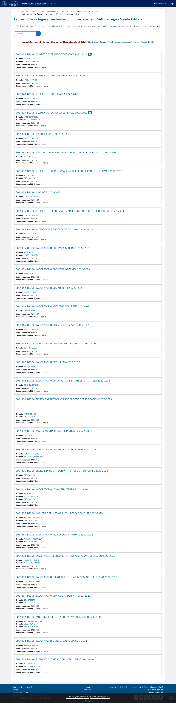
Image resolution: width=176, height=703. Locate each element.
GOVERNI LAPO (29, 623)
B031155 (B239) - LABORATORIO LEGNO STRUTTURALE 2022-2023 (53, 489)
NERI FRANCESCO (30, 156)
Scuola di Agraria (67, 11)
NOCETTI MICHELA (31, 496)
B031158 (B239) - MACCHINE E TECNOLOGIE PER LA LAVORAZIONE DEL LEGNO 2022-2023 (65, 556)
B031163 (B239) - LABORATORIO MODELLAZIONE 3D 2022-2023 (51, 641)
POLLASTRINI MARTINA (33, 119)
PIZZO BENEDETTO (31, 520)
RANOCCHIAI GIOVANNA (33, 666)
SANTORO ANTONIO (31, 138)
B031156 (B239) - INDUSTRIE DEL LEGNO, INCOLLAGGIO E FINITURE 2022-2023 (59, 513)
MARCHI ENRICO (30, 414)
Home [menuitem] (53, 3)
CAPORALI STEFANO (31, 453)
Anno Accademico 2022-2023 (88, 11)
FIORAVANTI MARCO (31, 196)
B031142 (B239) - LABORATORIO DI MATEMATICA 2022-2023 (49, 288)
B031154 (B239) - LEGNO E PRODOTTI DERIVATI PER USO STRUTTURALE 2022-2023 (62, 471)
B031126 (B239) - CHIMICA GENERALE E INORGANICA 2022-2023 (51, 54)
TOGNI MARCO (29, 178)
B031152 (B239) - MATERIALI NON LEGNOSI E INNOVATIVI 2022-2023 (54, 431)
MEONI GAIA (28, 58)
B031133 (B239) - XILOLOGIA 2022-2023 (38, 192)
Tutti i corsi (88, 689)
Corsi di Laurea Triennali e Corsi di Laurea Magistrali (39, 11)
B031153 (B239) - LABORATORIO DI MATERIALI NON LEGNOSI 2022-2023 (56, 449)
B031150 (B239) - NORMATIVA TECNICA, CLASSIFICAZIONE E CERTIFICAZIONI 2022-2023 (64, 399)
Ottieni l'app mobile (20, 692)
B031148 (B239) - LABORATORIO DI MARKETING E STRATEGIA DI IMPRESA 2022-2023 (63, 380)
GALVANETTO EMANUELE (33, 456)
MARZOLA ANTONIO (31, 626)
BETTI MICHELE (29, 663)
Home (88, 687)
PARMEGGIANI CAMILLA (33, 517)
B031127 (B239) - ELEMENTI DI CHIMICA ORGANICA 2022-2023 (50, 75)
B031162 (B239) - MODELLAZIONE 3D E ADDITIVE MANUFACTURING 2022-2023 (60, 617)
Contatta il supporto (155, 692)
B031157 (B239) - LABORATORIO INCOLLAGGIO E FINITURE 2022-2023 (54, 534)
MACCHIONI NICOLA (31, 117)
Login (172, 3)
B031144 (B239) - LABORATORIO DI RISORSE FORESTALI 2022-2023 (53, 325)
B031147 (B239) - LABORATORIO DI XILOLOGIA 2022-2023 (48, 362)
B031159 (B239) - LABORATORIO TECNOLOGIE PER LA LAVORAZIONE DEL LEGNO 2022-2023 (66, 577)
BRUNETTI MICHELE (31, 493)
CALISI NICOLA (29, 435)
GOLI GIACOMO (29, 175)
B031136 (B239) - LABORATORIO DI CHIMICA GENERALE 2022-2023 (53, 248)
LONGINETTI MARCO (31, 98)
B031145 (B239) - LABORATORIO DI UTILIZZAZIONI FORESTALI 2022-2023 (56, 343)
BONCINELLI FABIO (31, 385)
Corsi (16, 11)
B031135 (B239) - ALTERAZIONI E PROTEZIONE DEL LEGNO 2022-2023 (54, 229)
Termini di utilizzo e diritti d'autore (100, 698)
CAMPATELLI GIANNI (31, 560)
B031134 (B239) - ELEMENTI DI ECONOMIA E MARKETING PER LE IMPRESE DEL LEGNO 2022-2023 (70, 211)
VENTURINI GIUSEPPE (32, 562)
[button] (160, 3)
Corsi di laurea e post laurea (34, 3)
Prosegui (88, 701)
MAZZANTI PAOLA (30, 366)
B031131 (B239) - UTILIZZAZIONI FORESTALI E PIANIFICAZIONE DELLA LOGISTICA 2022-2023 (66, 152)
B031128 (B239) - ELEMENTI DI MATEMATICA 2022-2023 (47, 94)
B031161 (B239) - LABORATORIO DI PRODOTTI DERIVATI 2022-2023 (53, 596)
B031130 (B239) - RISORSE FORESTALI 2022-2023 (43, 134)
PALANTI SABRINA (31, 233)
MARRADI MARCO (30, 79)
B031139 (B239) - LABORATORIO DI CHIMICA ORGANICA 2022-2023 (53, 269)
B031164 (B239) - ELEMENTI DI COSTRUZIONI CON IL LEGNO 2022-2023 (55, 659)
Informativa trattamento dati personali (77, 698)
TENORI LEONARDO (31, 61)
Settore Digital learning (154, 689)
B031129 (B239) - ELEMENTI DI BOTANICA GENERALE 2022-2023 (52, 112)
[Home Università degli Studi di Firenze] (10, 3)
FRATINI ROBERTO (31, 215)
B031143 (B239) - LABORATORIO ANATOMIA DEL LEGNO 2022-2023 (53, 306)
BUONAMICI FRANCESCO (33, 621)
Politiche (16, 689)
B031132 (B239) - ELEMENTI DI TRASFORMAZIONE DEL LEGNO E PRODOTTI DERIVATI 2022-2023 (69, 171)
